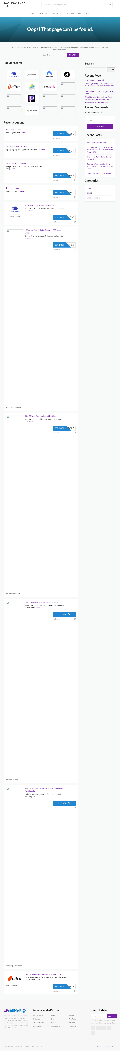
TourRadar (72, 1019)
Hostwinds (36, 1019)
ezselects (54, 1022)
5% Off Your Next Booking (17, 146)
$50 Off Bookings (13, 188)
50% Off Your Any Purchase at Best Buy (40, 416)
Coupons (70, 13)
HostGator (72, 1026)
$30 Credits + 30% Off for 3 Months (39, 205)
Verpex (71, 1015)
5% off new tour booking (16, 163)
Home (32, 13)
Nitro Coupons (11, 985)
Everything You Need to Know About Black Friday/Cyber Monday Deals (98, 98)
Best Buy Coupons (12, 593)
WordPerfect (37, 1026)
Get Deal (63, 614)
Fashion (90, 188)
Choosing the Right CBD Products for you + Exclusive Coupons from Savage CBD (99, 85)
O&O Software (38, 1015)
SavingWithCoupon (15, 4)
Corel (52, 1019)
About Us (99, 1047)
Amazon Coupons (12, 780)
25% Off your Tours (14, 129)
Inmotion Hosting (38, 1022)
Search (89, 63)
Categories (57, 13)
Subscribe (112, 1016)
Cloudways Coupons (13, 216)
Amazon (72, 1022)
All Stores (43, 13)
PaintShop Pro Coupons (14, 966)
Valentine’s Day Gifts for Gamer (97, 103)
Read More (12, 1028)
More (24, 132)
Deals (79, 13)
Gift (88, 193)
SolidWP (54, 1015)
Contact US (110, 1047)
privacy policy (109, 1023)
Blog (88, 13)
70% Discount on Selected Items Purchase (41, 602)
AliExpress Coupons (13, 407)
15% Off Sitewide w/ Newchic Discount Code (43, 974)
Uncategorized (92, 198)
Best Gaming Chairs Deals (95, 80)
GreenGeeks (55, 1026)
